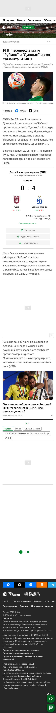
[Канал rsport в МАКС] (8, 585)
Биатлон (37, 601)
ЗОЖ (46, 601)
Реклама (24, 606)
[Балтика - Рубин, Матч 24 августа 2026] (20, 210)
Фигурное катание (22, 601)
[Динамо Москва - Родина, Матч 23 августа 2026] (43, 210)
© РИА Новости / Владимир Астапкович (18, 103)
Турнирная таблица (30, 236)
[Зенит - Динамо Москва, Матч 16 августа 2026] (39, 210)
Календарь (30, 230)
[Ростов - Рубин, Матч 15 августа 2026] (16, 210)
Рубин (18, 429)
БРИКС (7, 438)
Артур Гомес (42, 219)
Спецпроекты (10, 606)
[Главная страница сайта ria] (3, 27)
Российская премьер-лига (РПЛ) (28, 172)
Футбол (7, 429)
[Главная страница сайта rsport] (17, 27)
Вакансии (7, 618)
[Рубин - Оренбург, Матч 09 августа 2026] (14, 210)
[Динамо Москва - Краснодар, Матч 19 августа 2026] (41, 210)
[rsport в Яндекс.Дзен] (19, 585)
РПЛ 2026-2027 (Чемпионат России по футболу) (26, 433)
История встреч (30, 243)
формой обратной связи (29, 676)
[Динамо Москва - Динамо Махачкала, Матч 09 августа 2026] (37, 210)
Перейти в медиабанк (44, 103)
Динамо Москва (32, 429)
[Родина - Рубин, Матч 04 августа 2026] (13, 210)
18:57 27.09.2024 (11, 42)
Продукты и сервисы (42, 606)
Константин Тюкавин (39, 216)
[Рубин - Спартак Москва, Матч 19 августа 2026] (18, 210)
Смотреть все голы (26, 223)
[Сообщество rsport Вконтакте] (30, 585)
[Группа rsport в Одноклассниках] (41, 585)
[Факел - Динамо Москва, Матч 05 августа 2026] (36, 210)
